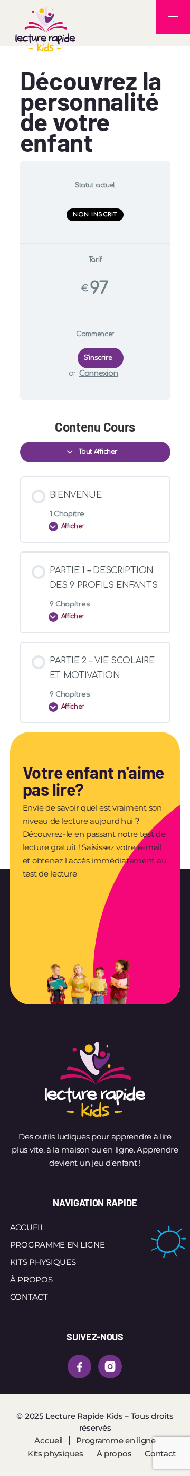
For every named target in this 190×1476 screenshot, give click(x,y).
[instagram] (110, 1366)
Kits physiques (43, 1262)
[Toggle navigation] (173, 17)
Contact (29, 1297)
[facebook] (79, 1366)
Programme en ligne (57, 1245)
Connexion (98, 373)
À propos (31, 1279)
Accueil (27, 1227)
